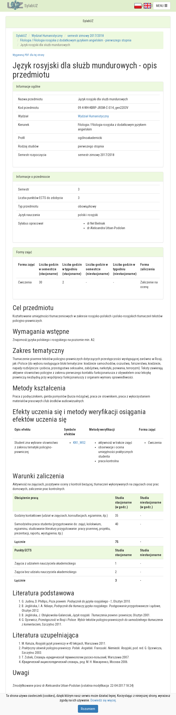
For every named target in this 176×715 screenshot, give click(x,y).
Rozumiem (88, 709)
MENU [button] (160, 6)
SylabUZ (31, 5)
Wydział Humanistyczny (47, 35)
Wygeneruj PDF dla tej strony (28, 55)
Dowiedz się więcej (103, 700)
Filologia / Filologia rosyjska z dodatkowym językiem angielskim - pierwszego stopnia (75, 40)
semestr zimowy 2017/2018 (85, 35)
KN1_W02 (79, 442)
